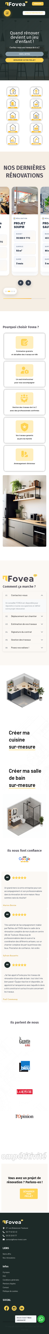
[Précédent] (20, 283)
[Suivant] (28, 283)
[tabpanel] (25, 231)
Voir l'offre (24, 54)
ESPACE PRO (37, 3)
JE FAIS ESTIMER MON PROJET (34, 13)
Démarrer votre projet (24, 60)
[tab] (6, 291)
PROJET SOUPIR (19, 225)
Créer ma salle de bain (25, 777)
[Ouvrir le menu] (7, 13)
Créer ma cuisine (22, 739)
